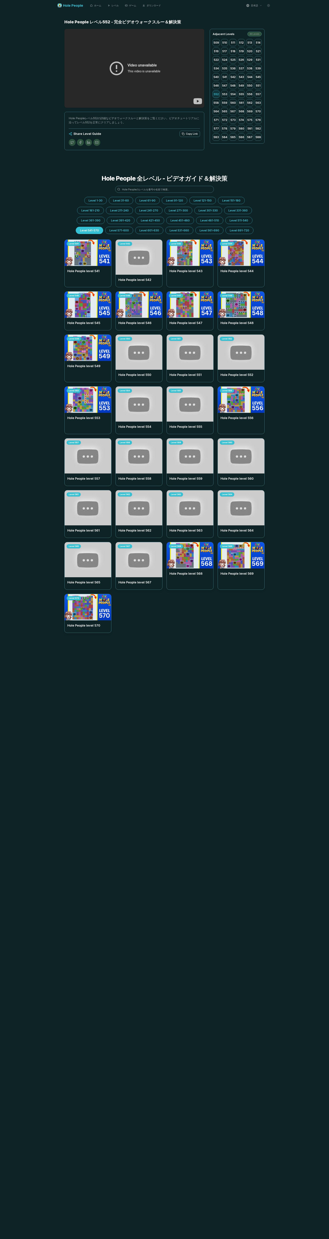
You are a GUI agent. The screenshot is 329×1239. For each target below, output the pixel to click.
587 (249, 137)
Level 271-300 (178, 210)
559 (224, 102)
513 (249, 42)
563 (258, 102)
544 (249, 77)
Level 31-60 (121, 200)
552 (216, 94)
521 (258, 51)
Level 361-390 (90, 220)
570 (258, 111)
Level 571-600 (119, 230)
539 (258, 68)
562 (249, 102)
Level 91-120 (174, 200)
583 (216, 137)
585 (233, 137)
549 (241, 85)
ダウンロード (154, 5)
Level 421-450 (150, 220)
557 (258, 94)
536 (233, 68)
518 (233, 51)
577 (216, 128)
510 (224, 42)
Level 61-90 (147, 200)
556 (249, 94)
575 (249, 120)
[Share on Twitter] (72, 142)
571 (216, 120)
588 (258, 137)
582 (258, 128)
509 (216, 42)
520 (249, 51)
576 (258, 120)
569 (250, 111)
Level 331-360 (238, 210)
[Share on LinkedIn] (88, 142)
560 (233, 102)
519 (241, 51)
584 (224, 137)
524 (224, 60)
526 (241, 60)
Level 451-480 (180, 220)
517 (224, 51)
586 (241, 137)
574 (241, 120)
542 (233, 77)
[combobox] (254, 5)
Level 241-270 (148, 210)
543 (241, 77)
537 (241, 68)
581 (249, 128)
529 (249, 60)
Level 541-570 (89, 230)
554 (233, 94)
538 (249, 68)
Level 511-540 (239, 220)
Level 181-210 (90, 210)
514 (258, 42)
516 (216, 51)
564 (216, 111)
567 (233, 111)
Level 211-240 (119, 210)
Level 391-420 (120, 220)
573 (233, 120)
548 (233, 85)
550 (249, 85)
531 (258, 60)
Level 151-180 (231, 200)
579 (233, 128)
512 (241, 42)
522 (216, 60)
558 (216, 102)
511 (233, 42)
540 (216, 77)
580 (241, 128)
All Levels (254, 34)
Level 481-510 (209, 220)
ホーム (97, 5)
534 (216, 68)
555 (241, 94)
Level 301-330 (208, 210)
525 (233, 60)
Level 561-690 (209, 230)
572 (224, 120)
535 (224, 68)
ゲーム (132, 5)
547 (224, 85)
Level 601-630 (149, 230)
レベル (115, 5)
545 (258, 77)
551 (258, 85)
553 (224, 94)
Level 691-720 (239, 230)
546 (216, 85)
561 (241, 102)
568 (241, 111)
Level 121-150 (203, 200)
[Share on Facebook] (80, 142)
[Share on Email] (96, 142)
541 (224, 77)
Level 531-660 (179, 230)
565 (224, 111)
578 (224, 128)
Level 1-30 (95, 200)
